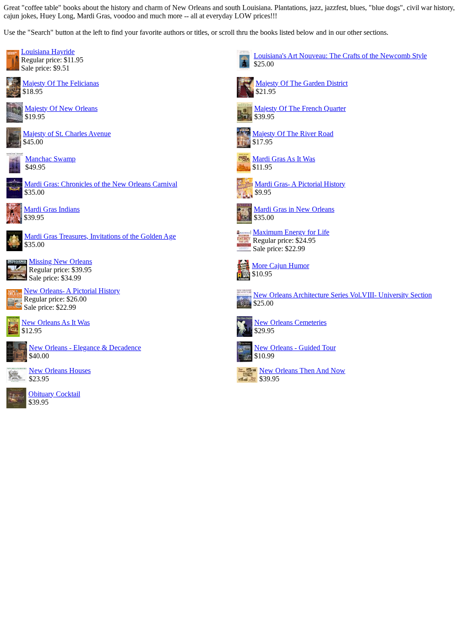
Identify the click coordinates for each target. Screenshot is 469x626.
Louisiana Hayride (48, 51)
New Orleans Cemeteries (290, 322)
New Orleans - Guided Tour (295, 347)
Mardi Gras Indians (52, 209)
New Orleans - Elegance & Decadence (85, 347)
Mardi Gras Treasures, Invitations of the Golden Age (100, 236)
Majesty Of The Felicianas (60, 83)
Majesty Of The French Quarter (300, 108)
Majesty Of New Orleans (61, 108)
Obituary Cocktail (54, 394)
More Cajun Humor (280, 265)
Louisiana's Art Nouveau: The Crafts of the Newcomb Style (340, 56)
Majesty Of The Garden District (302, 83)
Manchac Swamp (50, 159)
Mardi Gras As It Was (283, 159)
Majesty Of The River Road (292, 133)
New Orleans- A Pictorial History (72, 291)
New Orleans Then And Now (302, 370)
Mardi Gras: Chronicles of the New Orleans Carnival (100, 184)
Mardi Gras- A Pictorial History (300, 184)
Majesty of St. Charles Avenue (67, 133)
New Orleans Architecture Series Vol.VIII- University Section (342, 295)
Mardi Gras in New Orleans (294, 209)
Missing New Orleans (60, 261)
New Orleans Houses (60, 370)
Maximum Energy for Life (291, 232)
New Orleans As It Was (56, 322)
